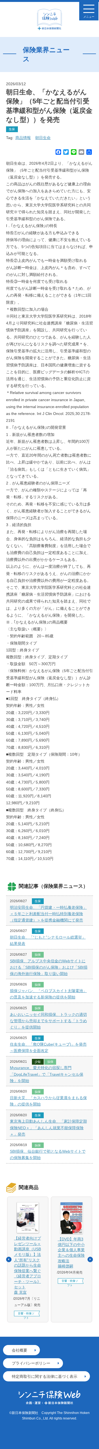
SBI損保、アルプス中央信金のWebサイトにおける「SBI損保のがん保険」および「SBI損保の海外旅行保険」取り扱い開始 (48, 967)
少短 (38, 1061)
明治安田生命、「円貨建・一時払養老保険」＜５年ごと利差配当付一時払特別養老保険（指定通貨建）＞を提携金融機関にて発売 (48, 913)
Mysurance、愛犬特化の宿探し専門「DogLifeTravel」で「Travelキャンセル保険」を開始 (46, 1074)
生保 (12, 129)
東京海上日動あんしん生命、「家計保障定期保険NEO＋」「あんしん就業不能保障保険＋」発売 (48, 1127)
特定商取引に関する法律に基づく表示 (44, 1376)
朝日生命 (43, 137)
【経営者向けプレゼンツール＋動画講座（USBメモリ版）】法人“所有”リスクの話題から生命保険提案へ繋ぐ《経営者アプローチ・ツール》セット (27, 1265)
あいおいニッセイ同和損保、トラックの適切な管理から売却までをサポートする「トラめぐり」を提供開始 (48, 1020)
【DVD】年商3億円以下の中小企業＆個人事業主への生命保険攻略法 (71, 1252)
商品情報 (23, 137)
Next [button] (90, 1259)
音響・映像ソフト (26, 1314)
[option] (27, 1259)
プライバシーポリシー (31, 1363)
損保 (38, 954)
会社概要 (19, 1350)
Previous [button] (9, 1259)
